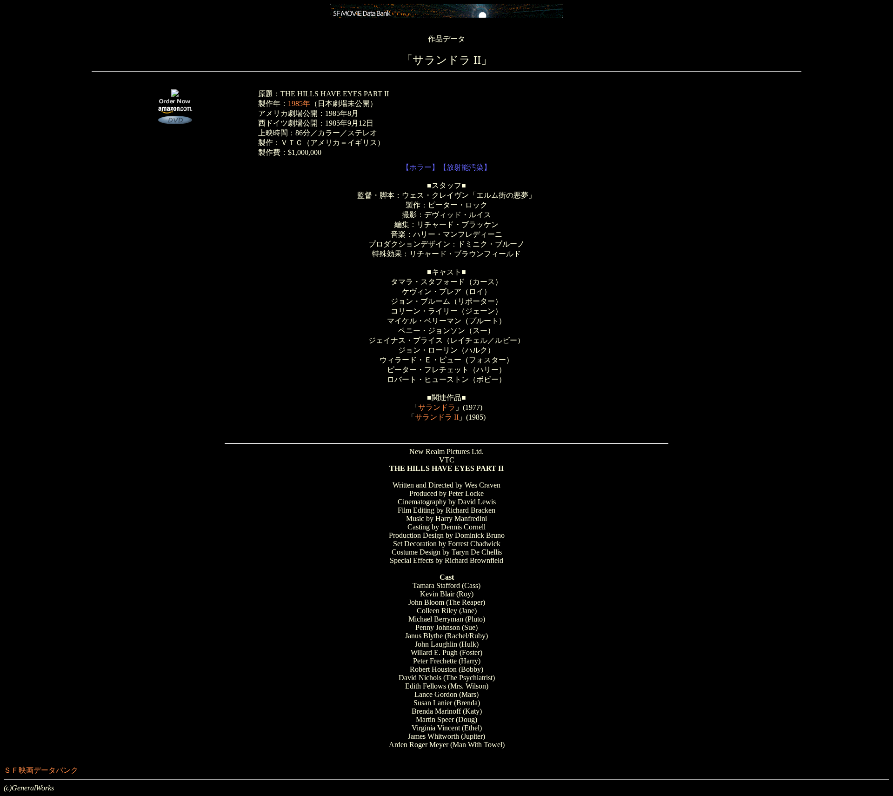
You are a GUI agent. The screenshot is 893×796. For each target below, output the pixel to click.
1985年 (299, 103)
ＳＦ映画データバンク (41, 770)
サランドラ (436, 407)
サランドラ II (437, 417)
